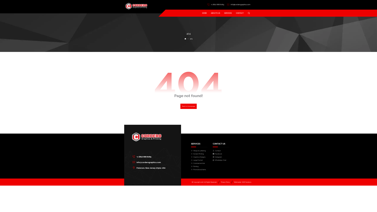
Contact (218, 151)
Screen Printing (198, 154)
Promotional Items (199, 169)
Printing (196, 166)
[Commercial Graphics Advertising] (136, 6)
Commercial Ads (199, 163)
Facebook (218, 154)
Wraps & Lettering (199, 151)
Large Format (198, 160)
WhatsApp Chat (220, 160)
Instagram (218, 157)
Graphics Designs (199, 157)
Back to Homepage (188, 106)
